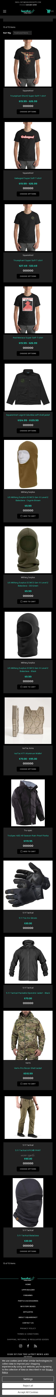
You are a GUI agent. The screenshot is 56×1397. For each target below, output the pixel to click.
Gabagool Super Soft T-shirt (28, 178)
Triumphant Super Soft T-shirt (28, 260)
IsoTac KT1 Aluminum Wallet (28, 753)
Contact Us (28, 1322)
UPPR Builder (28, 1289)
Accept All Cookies (28, 1392)
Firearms (28, 1295)
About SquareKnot (28, 1317)
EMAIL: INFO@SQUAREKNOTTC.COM (28, 2)
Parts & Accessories (28, 1300)
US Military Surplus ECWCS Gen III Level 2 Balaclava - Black (28, 670)
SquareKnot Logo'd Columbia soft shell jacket (28, 415)
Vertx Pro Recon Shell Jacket (28, 1068)
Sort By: (7, 32)
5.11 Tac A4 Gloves (28, 918)
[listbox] (22, 33)
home (28, 1284)
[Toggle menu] (8, 11)
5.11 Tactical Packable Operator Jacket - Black (28, 993)
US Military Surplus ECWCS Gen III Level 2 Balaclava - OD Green (28, 584)
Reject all (28, 1385)
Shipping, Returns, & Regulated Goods (28, 1339)
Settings (28, 1379)
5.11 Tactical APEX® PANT (28, 1150)
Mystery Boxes (28, 1306)
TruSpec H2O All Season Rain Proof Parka (28, 835)
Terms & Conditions (28, 1333)
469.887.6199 (31, 5)
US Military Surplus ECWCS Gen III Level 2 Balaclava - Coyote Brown (28, 499)
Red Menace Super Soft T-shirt (28, 337)
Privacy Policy (28, 1328)
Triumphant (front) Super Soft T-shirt (28, 95)
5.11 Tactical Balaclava (28, 1235)
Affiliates (28, 1311)
